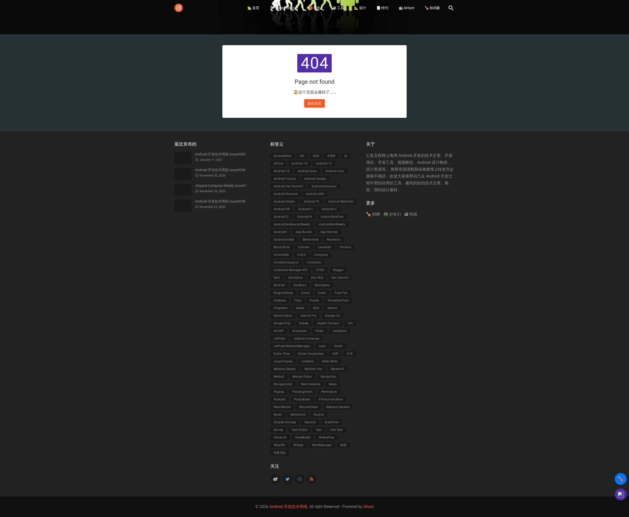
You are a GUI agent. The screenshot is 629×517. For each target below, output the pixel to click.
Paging (279, 392)
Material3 (337, 369)
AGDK (331, 156)
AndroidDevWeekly (332, 224)
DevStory (300, 285)
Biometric (334, 239)
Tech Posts (299, 430)
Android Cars (335, 171)
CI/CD (301, 255)
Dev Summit (340, 277)
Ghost (368, 506)
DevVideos (322, 285)
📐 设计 (360, 8)
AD (302, 156)
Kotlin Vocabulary (311, 353)
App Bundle (304, 232)
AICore (278, 163)
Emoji (305, 293)
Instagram (299, 331)
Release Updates (338, 407)
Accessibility (282, 156)
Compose (321, 255)
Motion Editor (302, 376)
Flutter (314, 300)
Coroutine (314, 262)
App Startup (328, 232)
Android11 (305, 209)
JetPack (279, 338)
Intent (319, 331)
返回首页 (314, 103)
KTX (350, 353)
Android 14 (299, 163)
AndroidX (280, 232)
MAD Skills (329, 361)
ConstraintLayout (286, 262)
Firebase (280, 300)
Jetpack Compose (306, 338)
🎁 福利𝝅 (316, 8)
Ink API (279, 331)
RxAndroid (298, 414)
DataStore (295, 277)
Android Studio (284, 201)
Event (322, 293)
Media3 (279, 376)
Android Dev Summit (288, 186)
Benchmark (311, 239)
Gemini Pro (308, 315)
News (333, 384)
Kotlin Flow (282, 353)
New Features (310, 384)
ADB (316, 156)
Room (278, 414)
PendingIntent (302, 392)
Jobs (322, 346)
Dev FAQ (317, 277)
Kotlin (338, 346)
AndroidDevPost (332, 216)
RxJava (319, 414)
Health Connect (328, 323)
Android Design (315, 178)
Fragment (280, 308)
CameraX (324, 247)
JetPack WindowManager (292, 346)
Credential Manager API (290, 270)
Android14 (304, 216)
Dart (277, 277)
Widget (298, 445)
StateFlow (332, 422)
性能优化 (280, 452)
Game (300, 308)
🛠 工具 (338, 8)
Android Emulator (324, 186)
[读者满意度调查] (621, 494)
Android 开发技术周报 (288, 506)
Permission (329, 392)
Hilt (350, 323)
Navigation (328, 376)
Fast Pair (341, 293)
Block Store (281, 247)
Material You (313, 369)
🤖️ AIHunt (406, 8)
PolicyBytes (302, 399)
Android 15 (324, 163)
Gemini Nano (283, 315)
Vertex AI (280, 437)
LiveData (307, 361)
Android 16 (281, 171)
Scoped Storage (285, 422)
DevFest (279, 285)
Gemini (332, 308)
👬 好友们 (392, 214)
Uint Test (336, 430)
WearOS (279, 445)
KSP (335, 353)
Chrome (345, 247)
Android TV (312, 201)
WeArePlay (326, 437)
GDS (316, 308)
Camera (303, 247)
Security (310, 422)
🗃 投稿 (410, 214)
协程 (343, 445)
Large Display (283, 361)
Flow (297, 300)
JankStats (339, 331)
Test (319, 430)
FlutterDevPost (338, 300)
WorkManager (322, 445)
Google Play (282, 323)
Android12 (329, 209)
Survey (278, 430)
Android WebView (340, 201)
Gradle (303, 323)
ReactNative (282, 407)
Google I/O (332, 315)
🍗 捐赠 (373, 214)
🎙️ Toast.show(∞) (284, 8)
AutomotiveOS (284, 239)
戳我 (414, 169)
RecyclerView (308, 407)
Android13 (281, 216)
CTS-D (320, 270)
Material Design (285, 369)
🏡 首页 (253, 8)
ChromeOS (281, 255)
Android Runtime (286, 194)
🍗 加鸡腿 (432, 8)
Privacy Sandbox (331, 399)
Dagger (338, 270)
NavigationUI (283, 384)
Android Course (285, 178)
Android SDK (315, 194)
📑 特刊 (382, 8)
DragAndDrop (283, 293)
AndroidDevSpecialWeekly (292, 224)
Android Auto (307, 171)
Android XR (282, 209)
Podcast (280, 399)
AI (345, 156)
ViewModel (303, 437)
